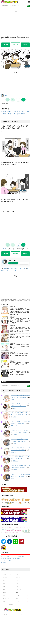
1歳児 (4, 586)
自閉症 (16, 268)
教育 (4, 595)
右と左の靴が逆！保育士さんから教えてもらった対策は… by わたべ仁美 (19, 363)
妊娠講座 (5, 577)
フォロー (5, 249)
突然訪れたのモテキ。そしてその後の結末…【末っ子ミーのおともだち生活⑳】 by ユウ (19, 346)
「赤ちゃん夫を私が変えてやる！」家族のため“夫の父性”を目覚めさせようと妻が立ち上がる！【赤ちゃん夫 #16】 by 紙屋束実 (20, 321)
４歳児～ (20, 268)
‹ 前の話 (6, 44)
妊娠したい (18, 577)
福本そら (13, 478)
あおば (15, 443)
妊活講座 (18, 574)
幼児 (17, 592)
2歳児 (17, 586)
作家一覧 (15, 44)
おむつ (4, 589)
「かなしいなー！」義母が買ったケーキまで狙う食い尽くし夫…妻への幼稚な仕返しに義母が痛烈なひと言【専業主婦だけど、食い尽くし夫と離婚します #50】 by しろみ (20, 311)
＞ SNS (24, 263)
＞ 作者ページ (13, 263)
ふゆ (5, 95)
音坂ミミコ (14, 425)
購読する (5, 381)
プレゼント (18, 601)
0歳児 (17, 583)
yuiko (15, 434)
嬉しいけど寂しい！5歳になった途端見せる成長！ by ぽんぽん (20, 336)
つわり (17, 580)
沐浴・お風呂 (18, 589)
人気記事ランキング (7, 574)
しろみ (12, 399)
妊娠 (4, 580)
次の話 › (25, 44)
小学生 (17, 595)
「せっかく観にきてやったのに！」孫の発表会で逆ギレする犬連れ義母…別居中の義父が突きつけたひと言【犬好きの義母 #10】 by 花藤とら (20, 329)
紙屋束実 (13, 452)
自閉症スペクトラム (11, 270)
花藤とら (15, 469)
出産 (4, 583)
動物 (4, 601)
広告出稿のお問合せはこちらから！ (11, 558)
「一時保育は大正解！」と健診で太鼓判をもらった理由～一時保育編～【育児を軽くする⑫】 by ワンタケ (19, 373)
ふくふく (15, 408)
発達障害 (10, 268)
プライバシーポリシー (7, 560)
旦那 (17, 598)
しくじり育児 (6, 598)
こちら (14, 301)
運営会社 (3, 562)
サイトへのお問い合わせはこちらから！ (12, 556)
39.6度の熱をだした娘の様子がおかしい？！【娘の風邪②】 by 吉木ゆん (19, 354)
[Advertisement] (15, 22)
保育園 (5, 268)
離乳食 (4, 592)
